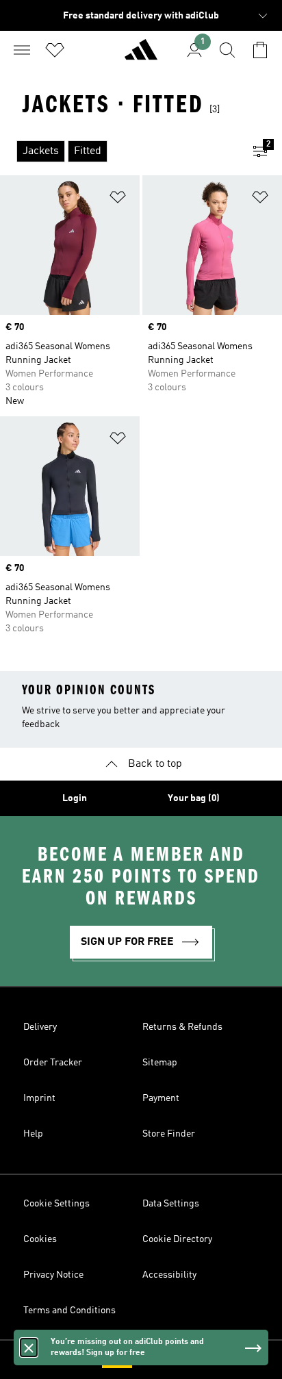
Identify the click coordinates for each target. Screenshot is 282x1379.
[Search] (227, 50)
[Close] (29, 1347)
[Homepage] (141, 55)
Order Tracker (52, 1062)
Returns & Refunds (182, 1027)
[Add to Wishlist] (118, 199)
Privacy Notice (53, 1275)
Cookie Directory (177, 1239)
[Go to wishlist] (54, 50)
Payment (160, 1098)
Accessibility (169, 1275)
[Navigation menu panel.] (21, 50)
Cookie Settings (56, 1204)
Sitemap (159, 1062)
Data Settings (170, 1204)
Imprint (39, 1098)
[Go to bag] (260, 50)
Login (74, 798)
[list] (119, 151)
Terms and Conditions (69, 1310)
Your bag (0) (194, 798)
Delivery (40, 1027)
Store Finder (168, 1134)
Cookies (40, 1239)
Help (33, 1134)
